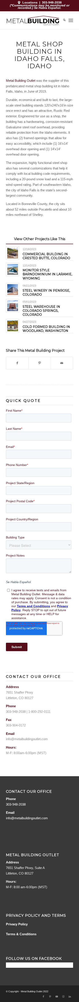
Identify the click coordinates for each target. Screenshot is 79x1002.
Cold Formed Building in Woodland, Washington (46, 329)
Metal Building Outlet (20, 80)
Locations (30, 2)
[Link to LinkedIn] (69, 996)
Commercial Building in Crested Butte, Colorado (46, 256)
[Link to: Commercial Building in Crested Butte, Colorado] (12, 253)
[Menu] (70, 20)
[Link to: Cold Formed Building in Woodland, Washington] (12, 325)
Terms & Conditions (21, 934)
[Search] (62, 20)
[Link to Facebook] (43, 996)
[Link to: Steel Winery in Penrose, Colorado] (12, 289)
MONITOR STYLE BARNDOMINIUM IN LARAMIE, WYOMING (47, 274)
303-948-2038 (52, 2)
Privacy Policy (17, 924)
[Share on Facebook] (17, 363)
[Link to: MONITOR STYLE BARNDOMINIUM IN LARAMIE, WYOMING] (12, 269)
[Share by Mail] (62, 363)
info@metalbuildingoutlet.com (27, 739)
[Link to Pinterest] (50, 996)
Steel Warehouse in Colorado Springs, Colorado (41, 311)
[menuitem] (62, 20)
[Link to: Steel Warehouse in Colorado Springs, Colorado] (12, 305)
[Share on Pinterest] (39, 363)
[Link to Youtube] (56, 996)
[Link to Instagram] (63, 996)
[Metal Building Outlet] (33, 20)
